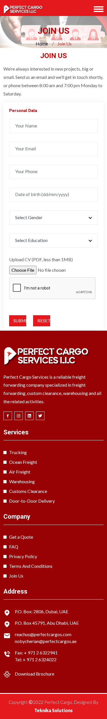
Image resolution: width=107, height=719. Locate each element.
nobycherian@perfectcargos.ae (45, 641)
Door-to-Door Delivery (32, 501)
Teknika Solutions (53, 710)
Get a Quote (21, 537)
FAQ (13, 546)
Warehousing (22, 481)
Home (42, 43)
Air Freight (19, 471)
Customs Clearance (28, 491)
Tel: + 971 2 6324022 (35, 659)
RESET (43, 320)
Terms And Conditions (31, 566)
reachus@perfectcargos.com (43, 634)
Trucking (18, 452)
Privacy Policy (23, 556)
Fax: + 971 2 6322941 (36, 652)
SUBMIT (19, 320)
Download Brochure (34, 673)
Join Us (16, 575)
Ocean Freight (23, 462)
